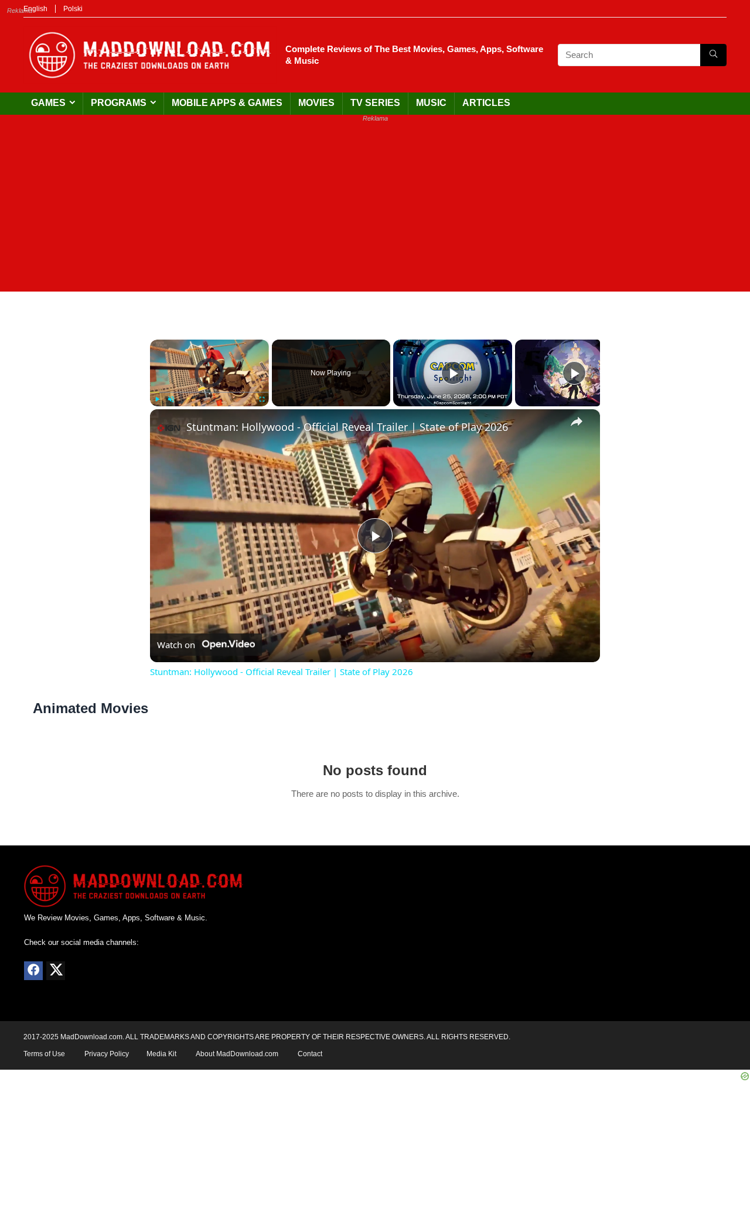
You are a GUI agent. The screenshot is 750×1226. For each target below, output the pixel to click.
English (35, 9)
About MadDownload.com (237, 1054)
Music (431, 103)
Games (48, 103)
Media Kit (161, 1054)
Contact (310, 1054)
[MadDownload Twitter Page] (55, 970)
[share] (576, 421)
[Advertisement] (375, 210)
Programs (118, 103)
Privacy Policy (106, 1054)
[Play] (157, 399)
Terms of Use (44, 1054)
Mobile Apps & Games (227, 103)
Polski (73, 9)
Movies (316, 103)
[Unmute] (171, 399)
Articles (486, 103)
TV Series (375, 103)
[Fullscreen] (262, 399)
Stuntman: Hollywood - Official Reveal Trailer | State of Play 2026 (347, 427)
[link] (168, 428)
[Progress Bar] (209, 392)
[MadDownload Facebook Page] (33, 970)
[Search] (713, 55)
